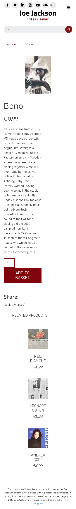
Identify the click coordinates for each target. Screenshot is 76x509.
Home (7, 44)
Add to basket (22, 275)
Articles (19, 44)
